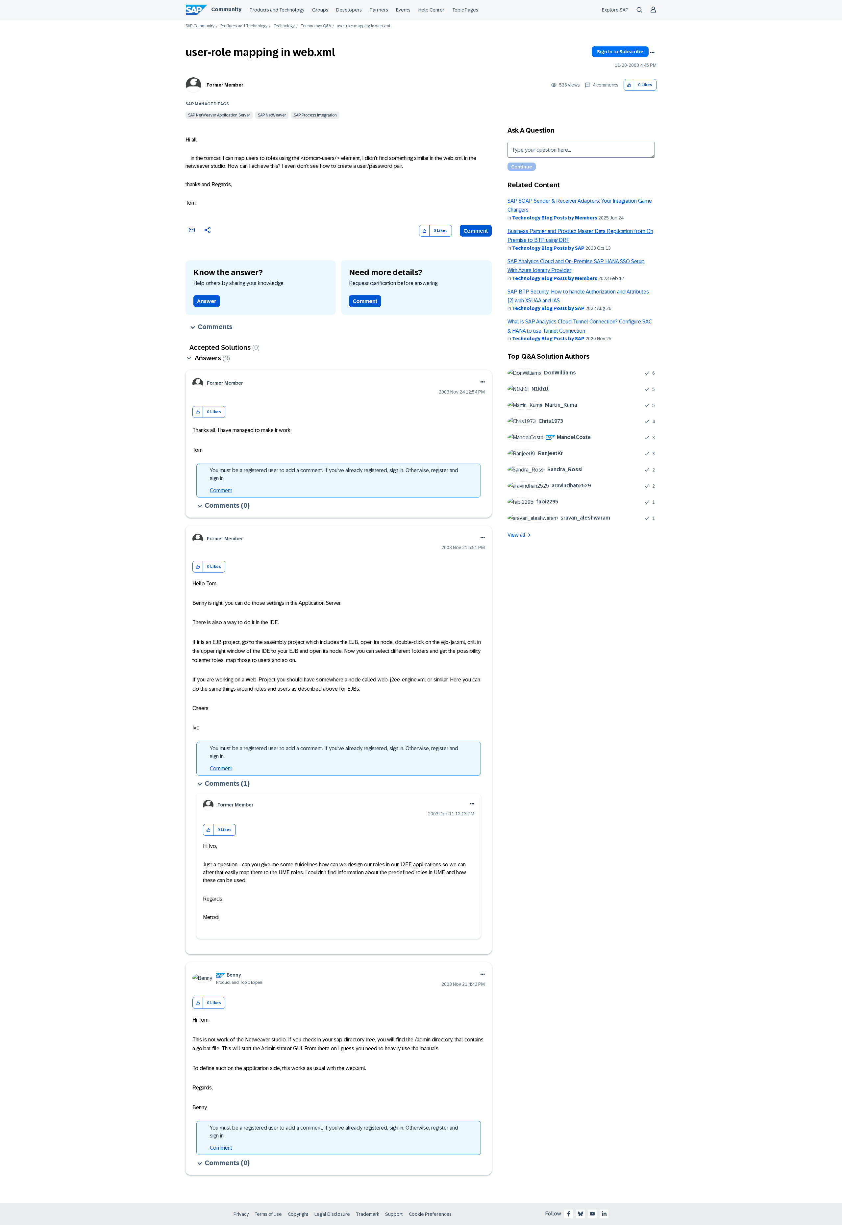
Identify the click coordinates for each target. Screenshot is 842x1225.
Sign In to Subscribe (620, 51)
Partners (379, 10)
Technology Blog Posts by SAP (548, 248)
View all (516, 535)
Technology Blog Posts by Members (554, 217)
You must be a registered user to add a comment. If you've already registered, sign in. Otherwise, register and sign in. (334, 474)
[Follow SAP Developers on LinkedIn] (604, 1213)
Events (403, 10)
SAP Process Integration (315, 115)
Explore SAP (615, 10)
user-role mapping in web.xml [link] (363, 26)
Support (394, 1214)
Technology (284, 26)
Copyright (298, 1214)
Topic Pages (465, 10)
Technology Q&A (316, 26)
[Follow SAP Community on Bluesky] (580, 1213)
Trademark (367, 1214)
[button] (629, 85)
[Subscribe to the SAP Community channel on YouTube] (592, 1213)
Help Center (431, 10)
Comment (475, 231)
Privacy (241, 1214)
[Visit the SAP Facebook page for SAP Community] (568, 1213)
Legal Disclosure (332, 1214)
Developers (349, 10)
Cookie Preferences (430, 1214)
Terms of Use (268, 1214)
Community (226, 9)
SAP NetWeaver (272, 115)
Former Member (225, 85)
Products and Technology (277, 10)
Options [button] (652, 52)
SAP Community (200, 26)
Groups (320, 10)
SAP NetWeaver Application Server (219, 115)
